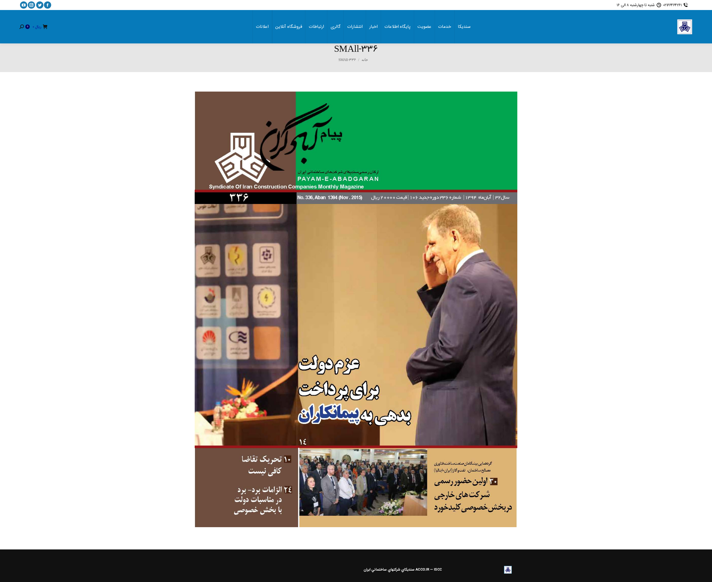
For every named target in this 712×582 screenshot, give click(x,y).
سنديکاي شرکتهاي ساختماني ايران (389, 570)
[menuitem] (464, 26)
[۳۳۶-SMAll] (356, 309)
